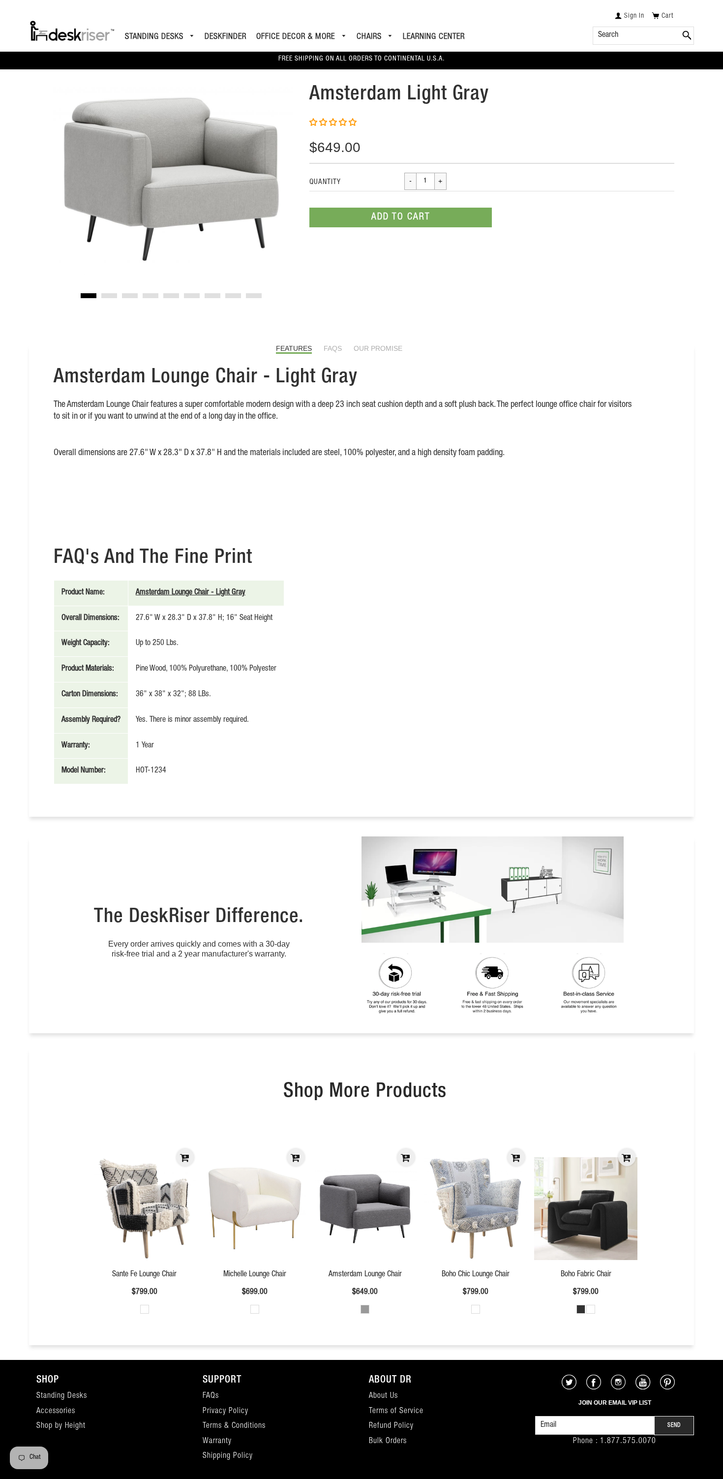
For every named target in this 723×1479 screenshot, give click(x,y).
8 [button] (233, 295)
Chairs (370, 37)
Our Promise (378, 348)
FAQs (333, 348)
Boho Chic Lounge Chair (476, 1275)
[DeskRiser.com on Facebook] (594, 1387)
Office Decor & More (296, 37)
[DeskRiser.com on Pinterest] (667, 1387)
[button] (334, 123)
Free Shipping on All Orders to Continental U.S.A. (361, 59)
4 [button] (150, 295)
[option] (172, 179)
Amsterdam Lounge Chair (365, 1275)
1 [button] (88, 295)
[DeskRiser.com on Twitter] (569, 1387)
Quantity (325, 182)
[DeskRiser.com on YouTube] (643, 1387)
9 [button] (254, 295)
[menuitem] (160, 37)
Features (294, 348)
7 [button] (212, 295)
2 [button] (109, 295)
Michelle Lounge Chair (254, 1275)
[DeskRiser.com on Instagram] (618, 1387)
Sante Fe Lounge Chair (144, 1275)
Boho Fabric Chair (586, 1275)
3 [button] (130, 295)
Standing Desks (155, 37)
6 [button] (192, 295)
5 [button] (171, 295)
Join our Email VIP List (614, 1402)
